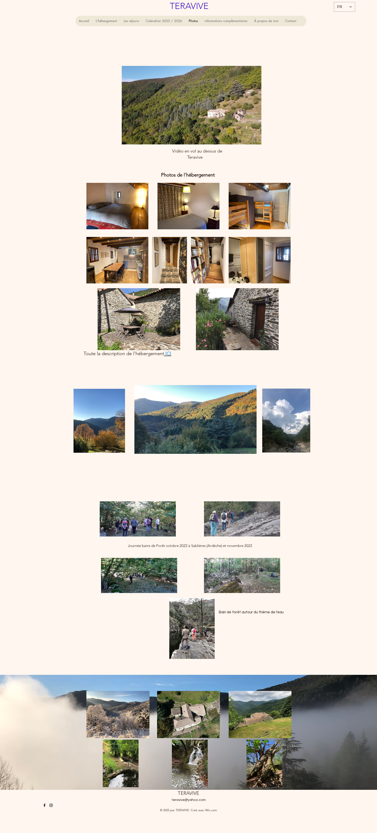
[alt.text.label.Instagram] (51, 805)
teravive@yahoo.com (188, 800)
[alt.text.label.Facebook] (44, 805)
